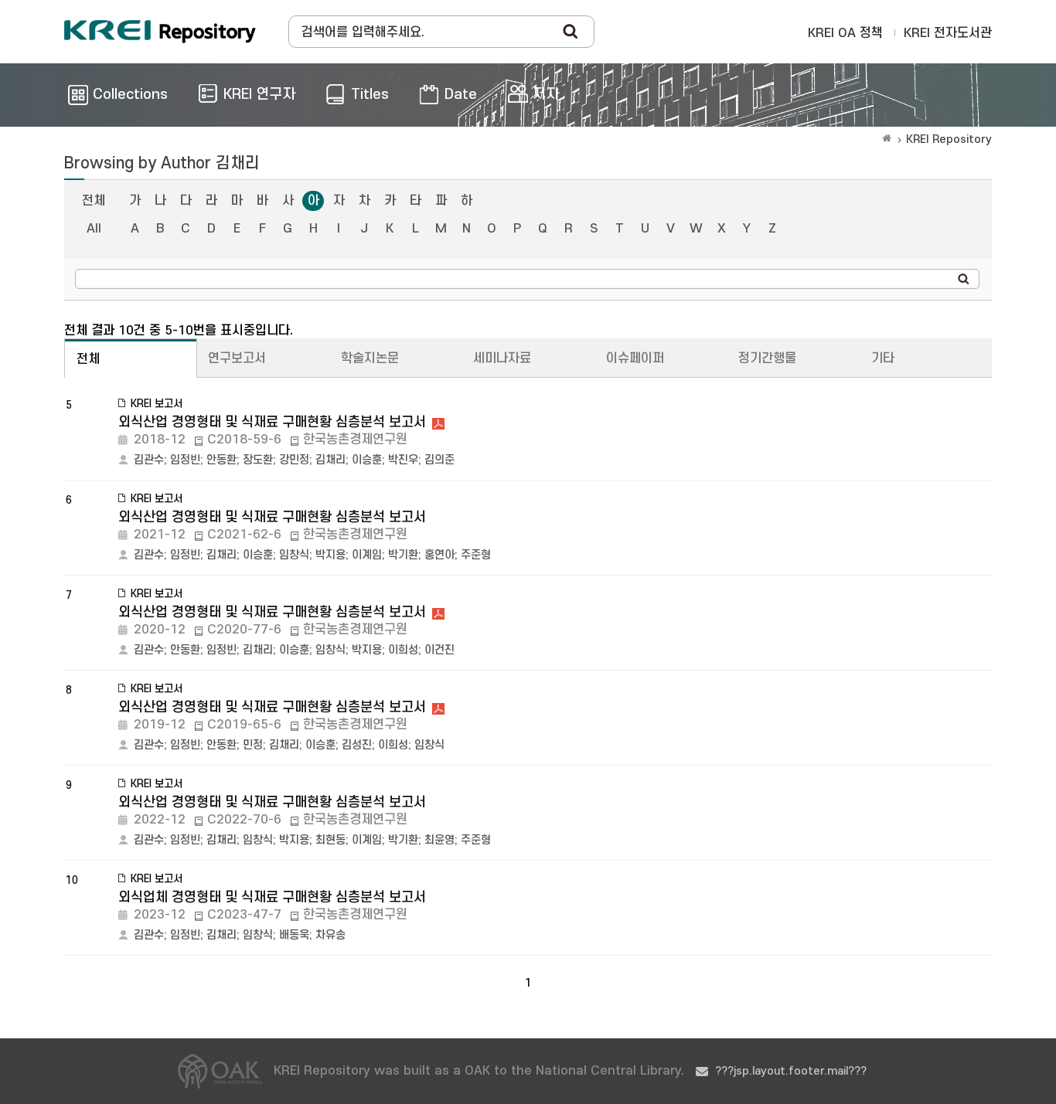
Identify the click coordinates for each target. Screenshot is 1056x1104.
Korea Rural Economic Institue (160, 31)
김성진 (357, 745)
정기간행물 (767, 358)
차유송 (330, 935)
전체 (93, 201)
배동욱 (294, 935)
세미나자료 (502, 358)
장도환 (258, 460)
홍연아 (439, 555)
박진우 (403, 460)
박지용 (330, 555)
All (94, 229)
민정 (253, 745)
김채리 (330, 460)
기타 (882, 358)
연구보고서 (237, 358)
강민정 (294, 460)
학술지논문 (370, 358)
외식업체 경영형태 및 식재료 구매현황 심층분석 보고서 (272, 897)
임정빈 (185, 460)
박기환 (403, 555)
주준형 (476, 555)
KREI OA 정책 (845, 33)
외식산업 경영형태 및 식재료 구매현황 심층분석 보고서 (272, 422)
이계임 (367, 555)
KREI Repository (949, 139)
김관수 (149, 460)
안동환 (221, 460)
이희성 (403, 650)
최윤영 (439, 840)
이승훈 (367, 460)
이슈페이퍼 (635, 358)
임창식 (294, 555)
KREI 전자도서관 (948, 33)
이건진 (439, 650)
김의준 (439, 460)
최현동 (330, 840)
